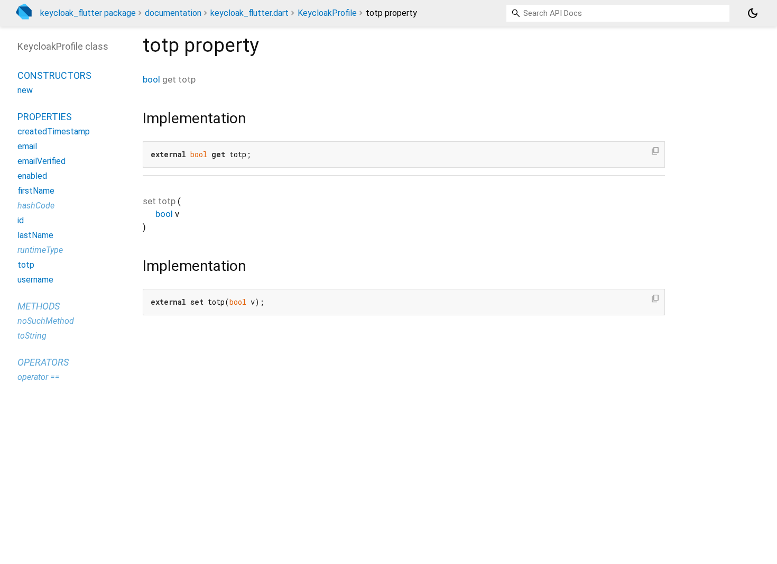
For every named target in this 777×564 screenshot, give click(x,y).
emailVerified (41, 161)
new (25, 90)
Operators (43, 362)
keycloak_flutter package (88, 13)
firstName (35, 191)
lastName (35, 235)
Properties (44, 116)
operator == (38, 377)
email (27, 146)
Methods (38, 306)
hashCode (35, 206)
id (20, 220)
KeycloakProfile (327, 13)
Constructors (54, 75)
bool (151, 79)
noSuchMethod (45, 321)
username (35, 280)
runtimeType (40, 250)
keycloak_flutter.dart (249, 13)
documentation (173, 13)
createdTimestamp (53, 131)
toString (32, 336)
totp (25, 265)
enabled (32, 176)
